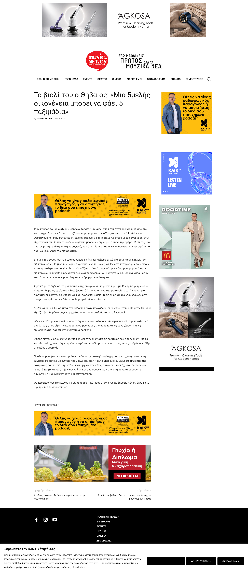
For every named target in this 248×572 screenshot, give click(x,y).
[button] (209, 79)
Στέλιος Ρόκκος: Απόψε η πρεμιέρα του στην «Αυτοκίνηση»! (59, 497)
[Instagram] (45, 520)
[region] (124, 558)
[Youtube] (55, 520)
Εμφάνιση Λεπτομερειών (165, 561)
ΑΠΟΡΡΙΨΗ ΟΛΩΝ (201, 561)
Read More (79, 567)
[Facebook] (36, 520)
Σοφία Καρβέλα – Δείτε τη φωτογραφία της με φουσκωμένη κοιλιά (124, 497)
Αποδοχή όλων (230, 561)
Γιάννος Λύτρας (44, 118)
